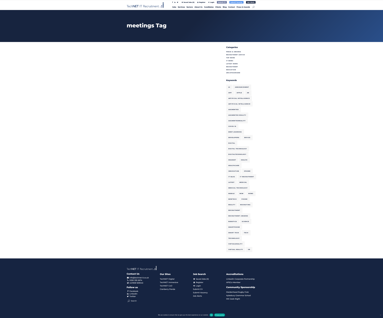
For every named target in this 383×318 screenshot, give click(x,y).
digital (231, 143)
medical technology (238, 188)
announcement (242, 87)
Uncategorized (233, 72)
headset (232, 160)
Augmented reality (237, 115)
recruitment (234, 210)
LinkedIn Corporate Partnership (240, 279)
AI (229, 87)
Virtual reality (235, 249)
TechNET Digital (167, 279)
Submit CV (222, 2)
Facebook (133, 291)
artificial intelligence (239, 104)
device (247, 137)
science (245, 221)
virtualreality (235, 244)
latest (231, 182)
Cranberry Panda (167, 289)
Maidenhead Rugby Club (237, 292)
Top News (230, 57)
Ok (211, 315)
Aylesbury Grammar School (238, 295)
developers (233, 137)
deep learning (235, 132)
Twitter (132, 296)
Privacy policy (219, 315)
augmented (233, 109)
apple (239, 92)
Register (202, 2)
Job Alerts (251, 2)
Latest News (232, 63)
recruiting (245, 204)
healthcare (233, 165)
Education (231, 69)
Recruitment (232, 66)
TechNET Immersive (169, 282)
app (230, 92)
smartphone (234, 227)
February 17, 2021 (134, 70)
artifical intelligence (239, 98)
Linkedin (133, 294)
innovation (233, 171)
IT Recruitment (247, 176)
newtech (232, 199)
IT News (229, 60)
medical (243, 182)
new (241, 193)
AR (248, 92)
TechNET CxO (166, 286)
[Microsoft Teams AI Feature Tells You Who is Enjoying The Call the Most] (142, 56)
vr (249, 249)
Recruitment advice (235, 54)
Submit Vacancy (236, 2)
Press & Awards (233, 51)
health (244, 160)
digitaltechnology (237, 154)
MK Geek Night (233, 299)
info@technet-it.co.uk (139, 278)
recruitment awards (238, 216)
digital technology (237, 148)
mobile (231, 193)
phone (244, 199)
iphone (247, 171)
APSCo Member (233, 282)
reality (231, 204)
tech (246, 232)
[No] (381, 315)
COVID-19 (232, 126)
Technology (234, 238)
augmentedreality (237, 120)
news (250, 193)
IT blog (231, 176)
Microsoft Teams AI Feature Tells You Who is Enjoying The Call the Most (140, 81)
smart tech (233, 232)
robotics (232, 221)
